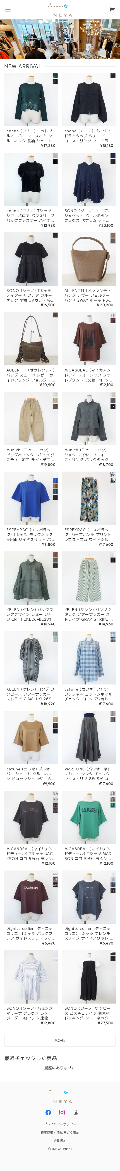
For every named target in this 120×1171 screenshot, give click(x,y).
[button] (8, 10)
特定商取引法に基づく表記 (60, 1132)
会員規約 (60, 1140)
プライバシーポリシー (60, 1124)
